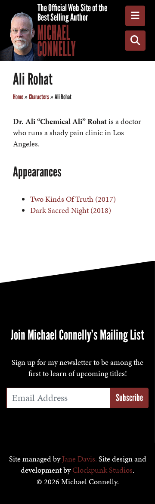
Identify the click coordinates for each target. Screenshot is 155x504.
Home (18, 97)
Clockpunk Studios (102, 470)
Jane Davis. (79, 459)
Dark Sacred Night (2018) (70, 210)
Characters (39, 97)
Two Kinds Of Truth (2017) (73, 199)
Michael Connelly (56, 41)
